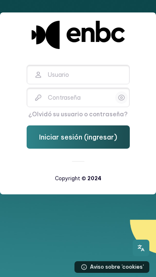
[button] (141, 248)
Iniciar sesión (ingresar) (78, 137)
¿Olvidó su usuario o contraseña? (78, 114)
